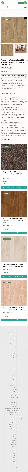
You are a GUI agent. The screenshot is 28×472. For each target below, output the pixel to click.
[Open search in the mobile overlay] (1, 7)
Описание (4, 93)
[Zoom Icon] (25, 18)
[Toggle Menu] (25, 7)
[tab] (4, 93)
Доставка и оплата (14, 332)
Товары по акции (14, 340)
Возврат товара (14, 343)
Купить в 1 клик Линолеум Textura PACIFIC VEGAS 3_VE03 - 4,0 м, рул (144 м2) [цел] (14, 76)
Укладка (14, 338)
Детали (12, 93)
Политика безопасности (14, 334)
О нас (14, 330)
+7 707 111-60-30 (11, 3)
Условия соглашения (14, 336)
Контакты (14, 341)
